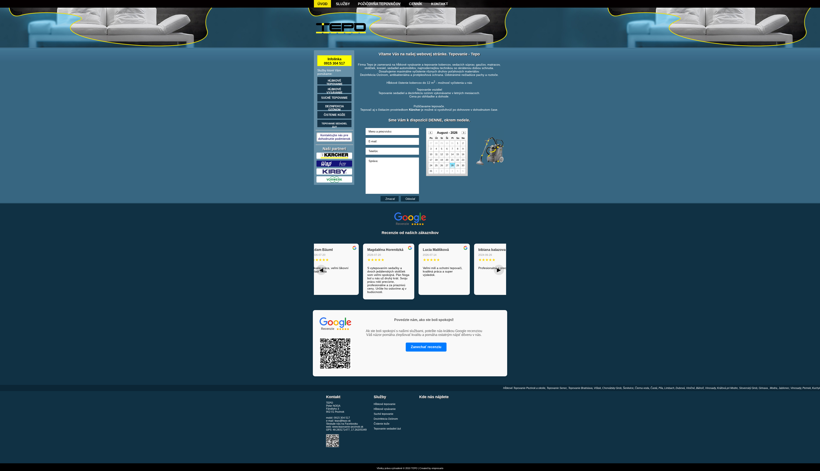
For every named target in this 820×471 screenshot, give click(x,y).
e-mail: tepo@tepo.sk (338, 420)
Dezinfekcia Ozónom (386, 418)
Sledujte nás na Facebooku (342, 423)
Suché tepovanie (383, 413)
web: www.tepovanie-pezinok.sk (344, 426)
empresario (437, 468)
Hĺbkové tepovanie (384, 404)
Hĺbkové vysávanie (385, 409)
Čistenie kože (382, 423)
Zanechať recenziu (426, 347)
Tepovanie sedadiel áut (387, 428)
